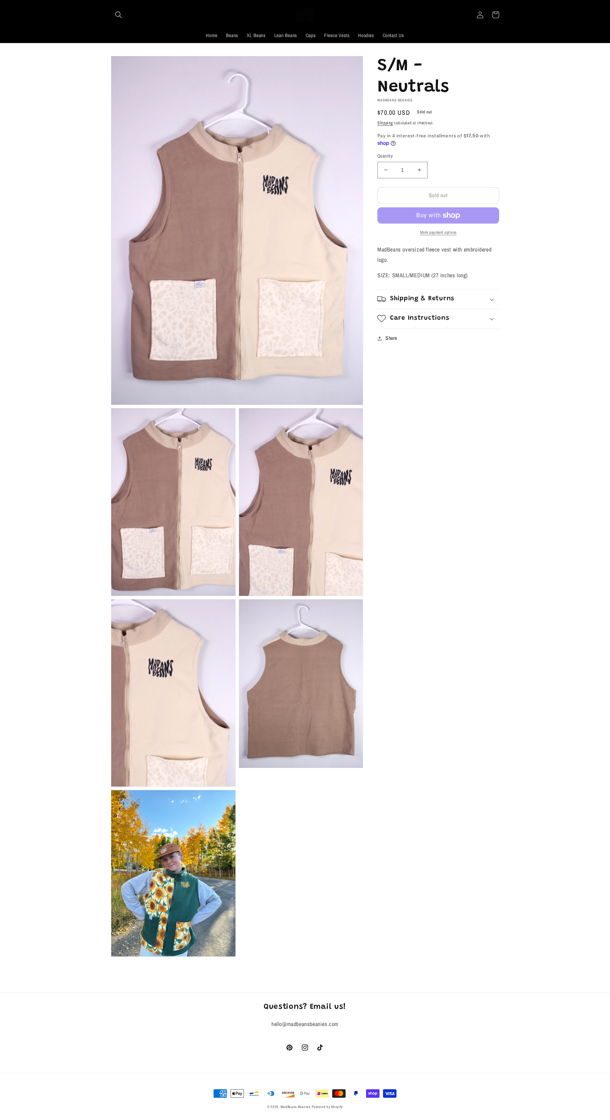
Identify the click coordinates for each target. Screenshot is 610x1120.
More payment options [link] (438, 232)
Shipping (385, 123)
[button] (118, 15)
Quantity (385, 156)
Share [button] (391, 338)
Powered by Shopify (327, 1106)
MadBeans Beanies (296, 1106)
